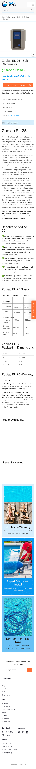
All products (11, 17)
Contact (4, 692)
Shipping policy (7, 752)
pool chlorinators (14, 115)
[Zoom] (33, 54)
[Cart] (29, 4)
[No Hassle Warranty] (18, 505)
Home (4, 17)
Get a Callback (34, 309)
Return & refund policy (9, 749)
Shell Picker (6, 721)
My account (6, 695)
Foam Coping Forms (8, 709)
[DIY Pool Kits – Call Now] (18, 617)
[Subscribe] (29, 670)
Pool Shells (5, 718)
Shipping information (10, 123)
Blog (3, 686)
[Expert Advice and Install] (18, 559)
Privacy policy (6, 743)
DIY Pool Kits (6, 712)
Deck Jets (5, 703)
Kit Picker (5, 715)
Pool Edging (6, 706)
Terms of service (7, 746)
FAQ (3, 683)
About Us (5, 689)
